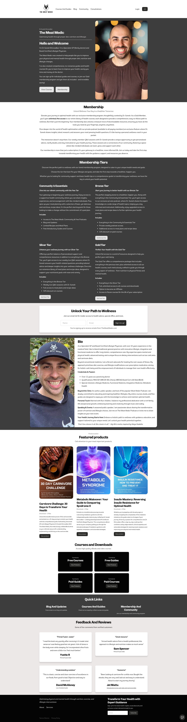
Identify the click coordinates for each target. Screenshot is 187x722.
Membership (62, 89)
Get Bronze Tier (101, 238)
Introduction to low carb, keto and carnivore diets (121, 688)
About (41, 707)
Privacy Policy (55, 718)
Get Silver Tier (45, 297)
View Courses (46, 89)
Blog (75, 9)
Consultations (96, 9)
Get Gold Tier (101, 298)
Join (145, 9)
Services (49, 707)
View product (45, 536)
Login (137, 9)
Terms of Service (44, 718)
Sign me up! (120, 323)
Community (83, 9)
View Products (75, 565)
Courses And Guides (63, 9)
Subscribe (133, 713)
